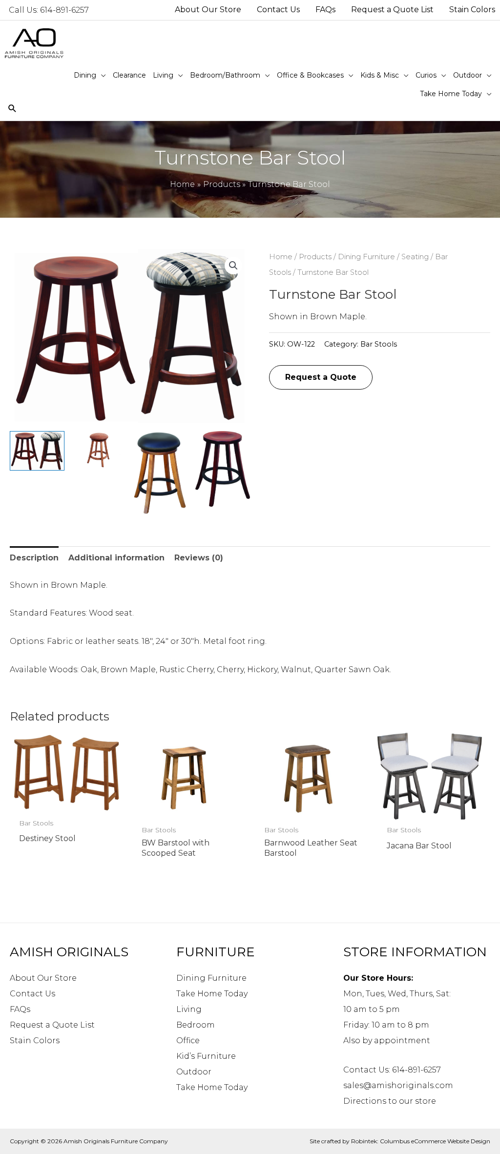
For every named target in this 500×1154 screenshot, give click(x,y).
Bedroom (195, 1025)
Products (315, 256)
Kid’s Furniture (206, 1056)
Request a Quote (320, 377)
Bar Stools (378, 344)
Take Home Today (212, 993)
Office (188, 1040)
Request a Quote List (52, 1025)
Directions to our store (389, 1101)
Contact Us (32, 993)
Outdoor (193, 1071)
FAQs (20, 1009)
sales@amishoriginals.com (398, 1085)
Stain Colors (35, 1040)
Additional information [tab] (116, 557)
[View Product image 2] (99, 449)
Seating (415, 256)
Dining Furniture (366, 256)
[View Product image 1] (37, 451)
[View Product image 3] (161, 473)
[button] (233, 265)
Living (189, 1009)
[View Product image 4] (222, 468)
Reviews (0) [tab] (198, 557)
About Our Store (43, 978)
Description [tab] (34, 557)
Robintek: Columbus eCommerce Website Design (420, 1141)
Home (280, 256)
